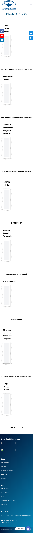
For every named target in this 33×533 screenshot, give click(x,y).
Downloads (4, 474)
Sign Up (3, 478)
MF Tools (3, 466)
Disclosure (15, 531)
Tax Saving (4, 504)
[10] (6, 354)
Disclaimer (9, 531)
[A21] (6, 46)
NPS (2, 496)
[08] (6, 95)
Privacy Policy (23, 531)
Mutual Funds (5, 488)
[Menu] (31, 5)
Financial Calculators (7, 470)
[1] (6, 149)
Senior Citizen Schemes (8, 500)
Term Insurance (5, 492)
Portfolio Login (5, 462)
